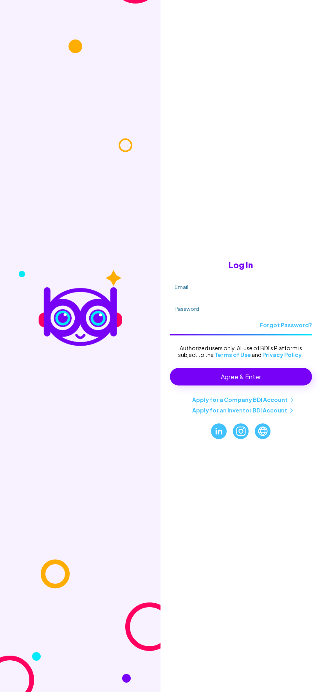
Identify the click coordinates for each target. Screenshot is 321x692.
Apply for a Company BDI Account (240, 399)
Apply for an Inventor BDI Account (239, 410)
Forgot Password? (286, 324)
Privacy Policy (282, 354)
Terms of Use (233, 354)
